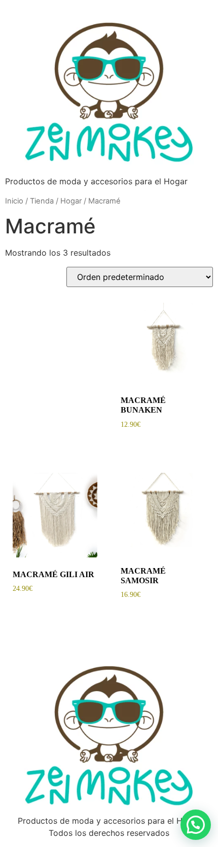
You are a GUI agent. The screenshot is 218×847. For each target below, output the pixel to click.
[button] (195, 825)
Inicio (14, 201)
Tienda (42, 201)
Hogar (71, 201)
